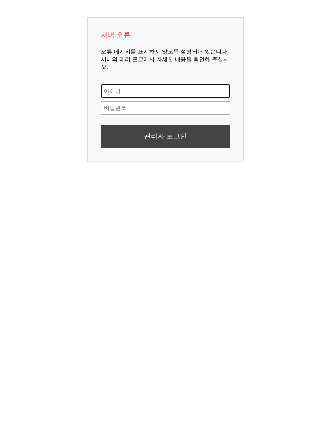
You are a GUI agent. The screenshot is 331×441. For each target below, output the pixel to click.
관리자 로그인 (165, 136)
